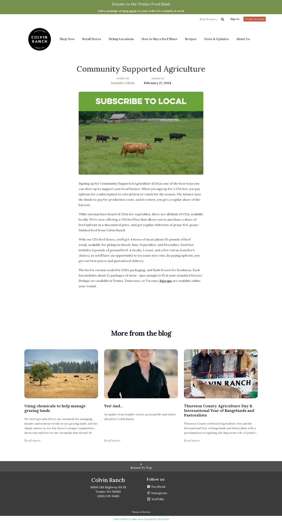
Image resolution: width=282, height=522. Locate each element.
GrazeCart (163, 519)
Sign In (234, 19)
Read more (32, 440)
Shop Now (67, 39)
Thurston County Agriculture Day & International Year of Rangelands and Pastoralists (219, 410)
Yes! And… (113, 405)
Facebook (158, 486)
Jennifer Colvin (123, 83)
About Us (243, 39)
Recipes (190, 39)
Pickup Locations (121, 39)
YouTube (157, 499)
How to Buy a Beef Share (159, 39)
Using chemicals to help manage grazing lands (55, 408)
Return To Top (141, 468)
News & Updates (216, 39)
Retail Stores (91, 39)
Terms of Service (141, 512)
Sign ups (165, 281)
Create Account (255, 19)
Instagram (159, 493)
